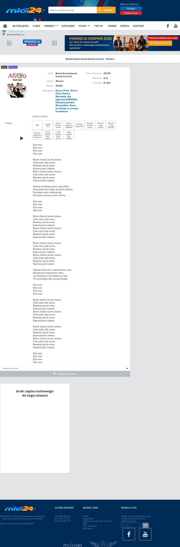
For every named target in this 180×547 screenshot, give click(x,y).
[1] (36, 20)
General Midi (48, 125)
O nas (36, 26)
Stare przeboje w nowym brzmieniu (67, 108)
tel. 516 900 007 (63, 521)
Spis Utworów (90, 526)
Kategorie (68, 26)
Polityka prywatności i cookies (97, 521)
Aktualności (20, 26)
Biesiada (61, 96)
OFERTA (124, 26)
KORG (4, 67)
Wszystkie (62, 105)
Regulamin (88, 518)
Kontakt (138, 26)
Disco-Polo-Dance (67, 92)
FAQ (84, 523)
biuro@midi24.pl (63, 516)
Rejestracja (131, 12)
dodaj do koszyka (67, 373)
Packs (83, 26)
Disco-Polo (62, 90)
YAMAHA (13, 67)
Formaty (50, 26)
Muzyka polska (65, 102)
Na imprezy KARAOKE (66, 98)
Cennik (112, 26)
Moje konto (14, 35)
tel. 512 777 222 (62, 518)
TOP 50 (98, 26)
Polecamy (87, 528)
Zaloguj (131, 8)
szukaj (108, 10)
